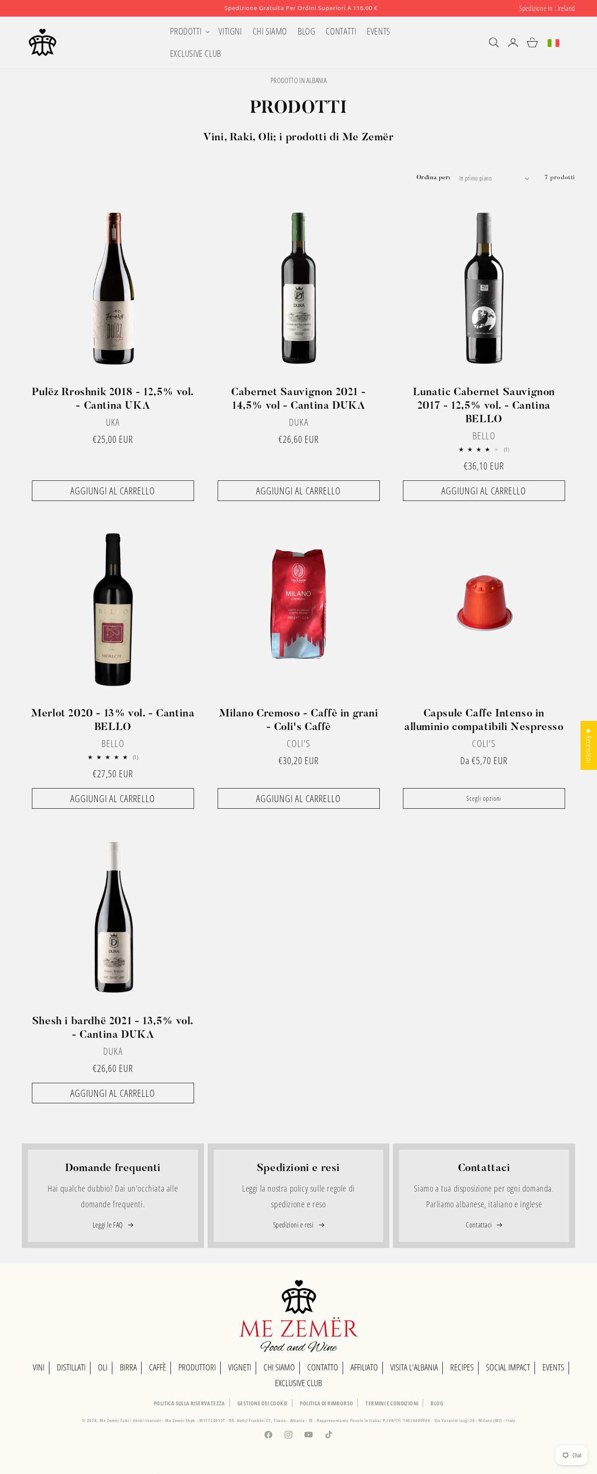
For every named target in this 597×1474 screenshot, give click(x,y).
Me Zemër (110, 1420)
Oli (103, 1367)
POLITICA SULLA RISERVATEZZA (189, 1403)
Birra (128, 1367)
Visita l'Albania (414, 1367)
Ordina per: (433, 178)
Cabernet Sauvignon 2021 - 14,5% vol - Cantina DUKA (298, 399)
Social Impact (508, 1367)
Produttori (197, 1367)
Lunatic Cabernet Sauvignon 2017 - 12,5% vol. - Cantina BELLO (484, 406)
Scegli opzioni (484, 798)
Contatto (322, 1367)
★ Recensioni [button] (589, 745)
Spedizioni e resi (294, 1225)
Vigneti (239, 1367)
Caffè (157, 1367)
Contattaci (479, 1225)
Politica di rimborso (326, 1403)
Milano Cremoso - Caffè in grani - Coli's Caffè (298, 721)
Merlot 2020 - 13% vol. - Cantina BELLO (112, 721)
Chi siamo (279, 1367)
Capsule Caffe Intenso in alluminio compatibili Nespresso (484, 721)
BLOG (436, 1403)
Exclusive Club (298, 1382)
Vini (39, 1367)
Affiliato (364, 1367)
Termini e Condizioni (391, 1403)
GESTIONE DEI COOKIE (262, 1403)
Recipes (462, 1367)
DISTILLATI (71, 1367)
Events (553, 1367)
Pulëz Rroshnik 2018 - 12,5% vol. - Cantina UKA (113, 399)
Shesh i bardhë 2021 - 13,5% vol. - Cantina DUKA (113, 1028)
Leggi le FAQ (109, 1225)
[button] (189, 31)
